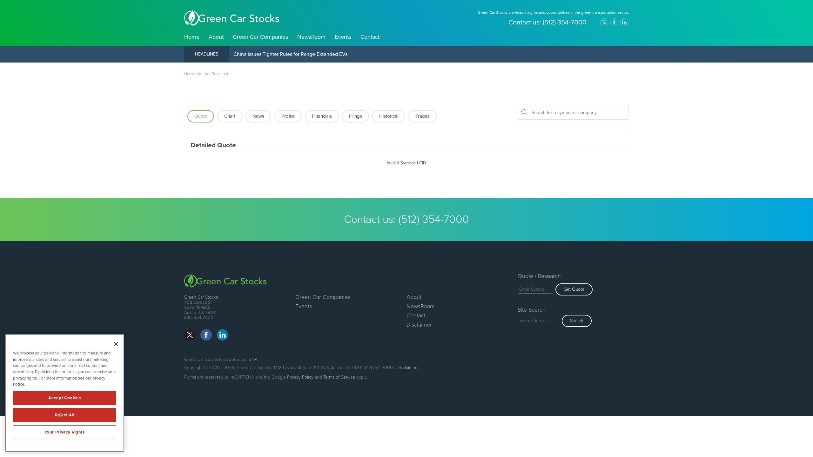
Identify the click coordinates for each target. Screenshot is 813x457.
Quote (200, 116)
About (216, 37)
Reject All (64, 415)
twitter (604, 22)
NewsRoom (311, 37)
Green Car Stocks (201, 297)
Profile (288, 116)
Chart (229, 116)
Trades (422, 116)
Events (343, 37)
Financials (322, 116)
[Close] (116, 344)
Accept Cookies (64, 398)
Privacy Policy (300, 377)
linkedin (624, 22)
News (258, 116)
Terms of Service (339, 377)
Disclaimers (407, 367)
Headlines (206, 54)
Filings (355, 116)
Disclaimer (419, 324)
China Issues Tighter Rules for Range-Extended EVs (290, 54)
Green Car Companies (260, 37)
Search (576, 320)
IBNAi (253, 359)
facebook (614, 22)
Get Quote (574, 289)
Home (191, 37)
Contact (370, 37)
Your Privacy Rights (64, 432)
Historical (388, 116)
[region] (64, 393)
